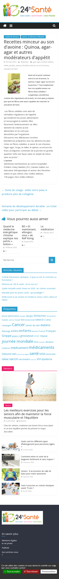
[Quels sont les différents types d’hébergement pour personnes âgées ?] (11, 440)
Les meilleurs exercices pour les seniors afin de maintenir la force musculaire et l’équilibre (27, 413)
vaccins (33, 359)
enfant (15, 331)
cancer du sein (33, 325)
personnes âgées (23, 354)
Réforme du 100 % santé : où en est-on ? (20, 284)
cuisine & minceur (12, 37)
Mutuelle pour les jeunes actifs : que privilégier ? (23, 292)
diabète (45, 325)
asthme (11, 320)
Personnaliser (49, 571)
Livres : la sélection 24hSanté (33, 37)
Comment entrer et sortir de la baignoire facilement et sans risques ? (37, 458)
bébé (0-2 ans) (43, 319)
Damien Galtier (47, 62)
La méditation (47, 228)
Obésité (6, 354)
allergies (29, 316)
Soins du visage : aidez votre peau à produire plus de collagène (24, 192)
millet (6, 65)
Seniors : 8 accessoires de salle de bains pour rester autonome (36, 472)
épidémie (47, 359)
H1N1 (37, 336)
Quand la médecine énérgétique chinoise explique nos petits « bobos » (10, 235)
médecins (6, 348)
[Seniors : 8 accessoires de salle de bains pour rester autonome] (11, 470)
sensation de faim (11, 69)
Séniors (8, 405)
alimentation (13, 316)
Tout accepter (13, 571)
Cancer (18, 324)
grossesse (26, 336)
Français (51, 331)
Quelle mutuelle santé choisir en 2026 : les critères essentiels (29, 288)
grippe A (16, 336)
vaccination (24, 359)
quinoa (19, 65)
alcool (4, 315)
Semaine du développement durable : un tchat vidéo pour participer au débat (29, 208)
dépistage (6, 331)
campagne (6, 325)
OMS (14, 354)
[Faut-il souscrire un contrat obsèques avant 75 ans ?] (11, 484)
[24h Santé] (5, 26)
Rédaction (25, 62)
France (42, 331)
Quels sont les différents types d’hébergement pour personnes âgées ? (38, 444)
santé (34, 353)
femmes (35, 331)
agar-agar (36, 62)
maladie (42, 342)
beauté (17, 320)
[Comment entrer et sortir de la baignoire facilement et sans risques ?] (11, 455)
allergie (22, 316)
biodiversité (30, 320)
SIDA (42, 354)
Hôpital (43, 335)
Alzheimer (40, 315)
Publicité (5, 547)
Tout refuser (32, 571)
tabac (5, 359)
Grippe (7, 336)
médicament (19, 348)
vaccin (13, 359)
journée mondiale (17, 341)
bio (22, 319)
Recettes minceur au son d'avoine (36, 65)
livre (36, 341)
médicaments (41, 347)
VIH (39, 359)
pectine (12, 65)
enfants (25, 330)
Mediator (49, 342)
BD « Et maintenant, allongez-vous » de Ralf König (29, 232)
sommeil (50, 354)
